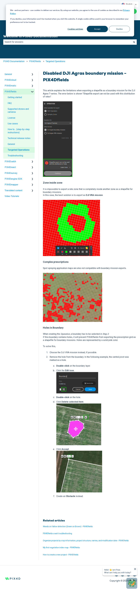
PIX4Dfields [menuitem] (10, 91)
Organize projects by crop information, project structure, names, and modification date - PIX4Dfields (86, 540)
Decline (119, 29)
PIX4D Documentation (13, 61)
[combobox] (67, 42)
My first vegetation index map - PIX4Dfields (61, 547)
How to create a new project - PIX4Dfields (60, 555)
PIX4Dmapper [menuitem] (11, 184)
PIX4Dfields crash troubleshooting (57, 533)
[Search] (134, 42)
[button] (32, 74)
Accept (97, 29)
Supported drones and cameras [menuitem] (18, 110)
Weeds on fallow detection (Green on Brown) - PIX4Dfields (68, 526)
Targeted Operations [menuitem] (19, 150)
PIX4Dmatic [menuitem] (10, 85)
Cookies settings (75, 29)
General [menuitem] (8, 74)
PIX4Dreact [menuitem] (10, 167)
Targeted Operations (55, 61)
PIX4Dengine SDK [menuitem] (13, 179)
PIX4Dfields (35, 61)
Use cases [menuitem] (13, 123)
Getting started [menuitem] (15, 97)
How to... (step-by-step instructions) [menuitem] (19, 131)
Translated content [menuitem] (13, 190)
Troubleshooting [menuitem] (15, 155)
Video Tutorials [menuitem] (12, 196)
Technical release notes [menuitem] (19, 138)
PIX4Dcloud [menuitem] (10, 80)
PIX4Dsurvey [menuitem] (11, 173)
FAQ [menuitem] (10, 103)
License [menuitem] (11, 118)
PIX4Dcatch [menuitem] (10, 161)
